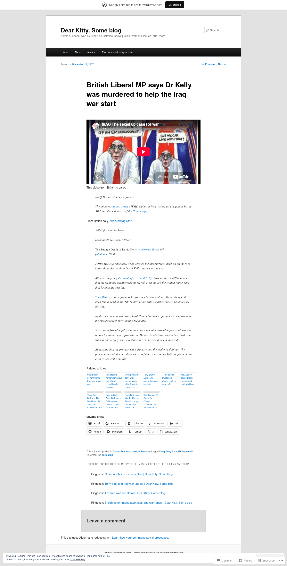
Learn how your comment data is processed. (140, 537)
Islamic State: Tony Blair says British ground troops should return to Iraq (113, 401)
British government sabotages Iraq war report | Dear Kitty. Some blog (148, 502)
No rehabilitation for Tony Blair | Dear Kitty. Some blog (139, 474)
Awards (91, 52)
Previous (208, 64)
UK (180, 451)
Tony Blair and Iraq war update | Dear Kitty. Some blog (139, 483)
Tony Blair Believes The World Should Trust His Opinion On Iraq (94, 401)
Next (222, 64)
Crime (116, 451)
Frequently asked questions (117, 52)
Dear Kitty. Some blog (91, 30)
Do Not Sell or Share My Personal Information (158, 552)
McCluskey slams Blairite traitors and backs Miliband (188, 379)
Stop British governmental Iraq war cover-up (94, 379)
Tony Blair (101, 297)
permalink (107, 455)
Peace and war (129, 451)
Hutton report (141, 211)
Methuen (101, 254)
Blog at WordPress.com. (117, 552)
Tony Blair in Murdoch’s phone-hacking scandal (151, 379)
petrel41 (190, 451)
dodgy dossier (120, 206)
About (78, 52)
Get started (174, 4)
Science (142, 451)
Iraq (162, 451)
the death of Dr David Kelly (135, 278)
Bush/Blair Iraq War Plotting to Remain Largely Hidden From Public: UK (132, 401)
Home (65, 52)
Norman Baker (150, 249)
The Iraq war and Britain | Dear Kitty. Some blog (135, 493)
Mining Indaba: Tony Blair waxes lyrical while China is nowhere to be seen (131, 381)
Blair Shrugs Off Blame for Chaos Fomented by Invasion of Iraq (151, 401)
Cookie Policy (77, 559)
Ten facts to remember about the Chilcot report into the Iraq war (114, 381)
